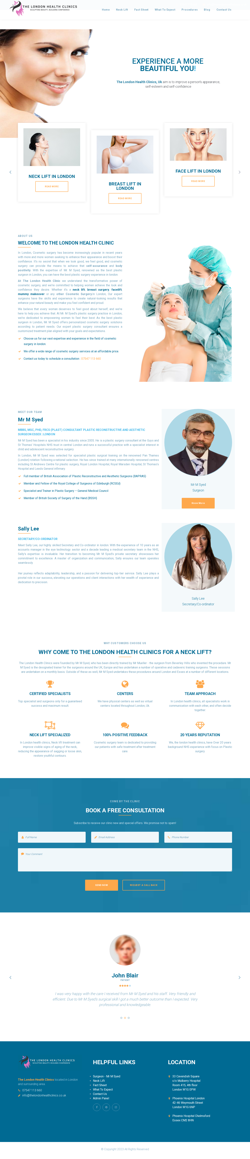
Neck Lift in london (52, 176)
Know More (198, 503)
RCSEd (115, 483)
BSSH (92, 498)
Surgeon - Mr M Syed (106, 1076)
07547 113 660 (32, 1090)
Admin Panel (101, 1098)
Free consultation (149, 103)
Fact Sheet (141, 9)
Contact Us (224, 9)
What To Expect (165, 9)
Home (106, 9)
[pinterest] (106, 1107)
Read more (186, 103)
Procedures (190, 9)
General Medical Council (93, 491)
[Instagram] (116, 1107)
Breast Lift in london (125, 186)
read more (52, 186)
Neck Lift (122, 9)
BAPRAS (139, 476)
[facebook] (96, 1107)
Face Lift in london (198, 171)
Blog (207, 9)
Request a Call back (143, 885)
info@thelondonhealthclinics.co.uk (44, 1095)
